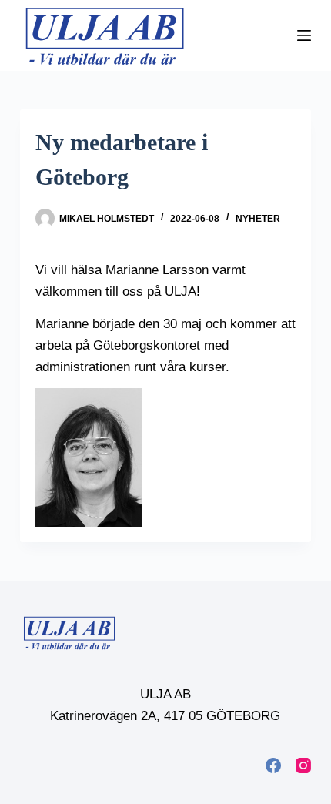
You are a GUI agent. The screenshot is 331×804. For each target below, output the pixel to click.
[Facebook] (273, 765)
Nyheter (258, 218)
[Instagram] (303, 765)
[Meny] (304, 35)
